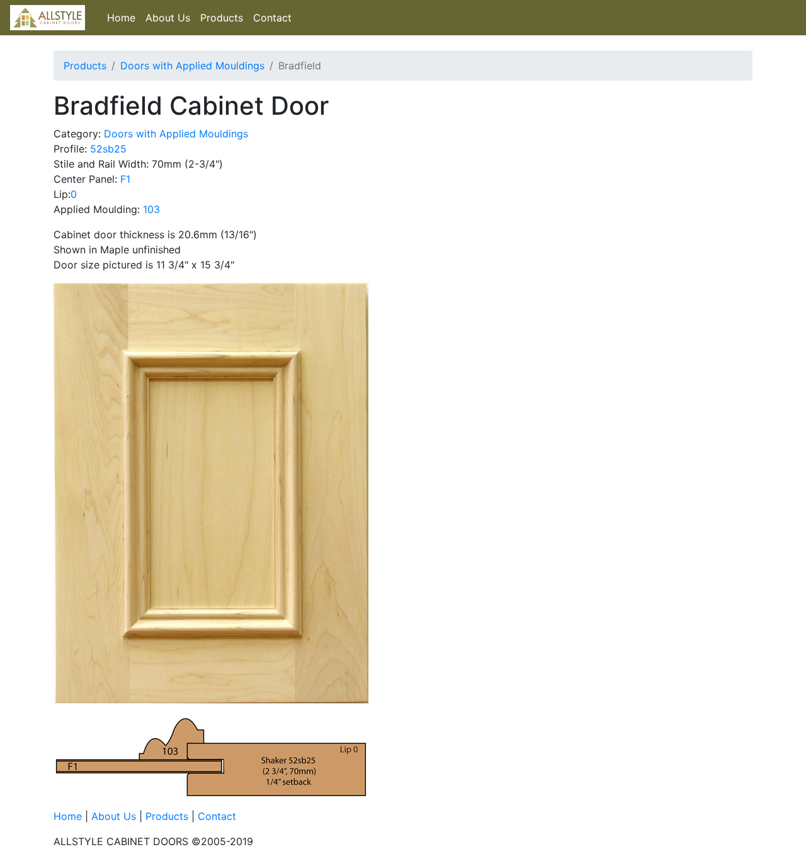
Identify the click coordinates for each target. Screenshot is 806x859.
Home (121, 17)
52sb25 (108, 148)
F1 (125, 179)
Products (221, 17)
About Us (167, 17)
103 (151, 209)
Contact (272, 17)
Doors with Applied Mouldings (192, 65)
